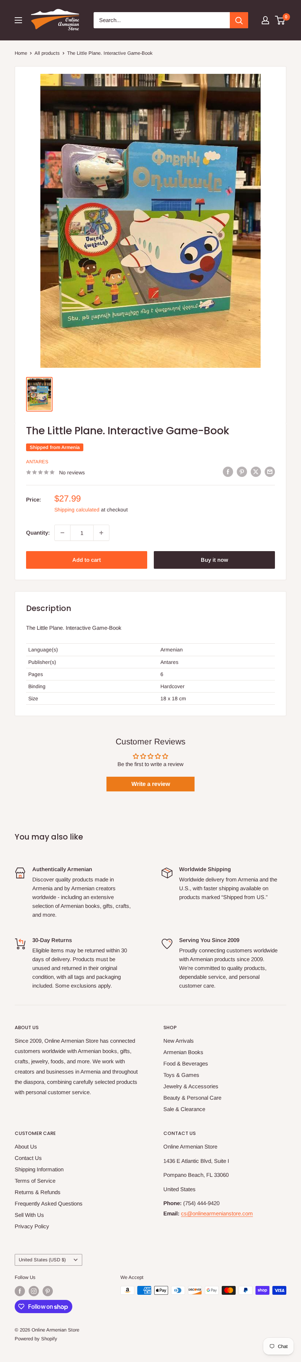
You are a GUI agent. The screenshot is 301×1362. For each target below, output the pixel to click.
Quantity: (38, 532)
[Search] (239, 20)
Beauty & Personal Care (192, 1098)
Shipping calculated (76, 510)
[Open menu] (18, 20)
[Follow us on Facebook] (20, 1291)
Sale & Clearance (184, 1109)
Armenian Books (183, 1052)
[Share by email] (270, 471)
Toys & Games (181, 1075)
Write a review (150, 784)
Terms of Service (35, 1181)
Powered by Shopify (36, 1338)
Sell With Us (29, 1215)
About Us (26, 1146)
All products (47, 53)
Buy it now (214, 560)
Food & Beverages (185, 1063)
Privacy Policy (32, 1226)
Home (21, 53)
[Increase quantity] (101, 532)
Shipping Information (39, 1169)
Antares (37, 461)
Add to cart (86, 560)
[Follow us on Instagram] (34, 1291)
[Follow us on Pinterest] (48, 1291)
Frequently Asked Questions (49, 1203)
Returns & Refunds (38, 1192)
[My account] (265, 20)
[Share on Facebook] (228, 471)
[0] (280, 20)
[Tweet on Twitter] (256, 471)
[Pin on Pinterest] (242, 471)
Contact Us (28, 1158)
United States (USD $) (42, 1259)
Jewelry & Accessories (190, 1086)
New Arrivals (178, 1041)
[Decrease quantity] (62, 532)
